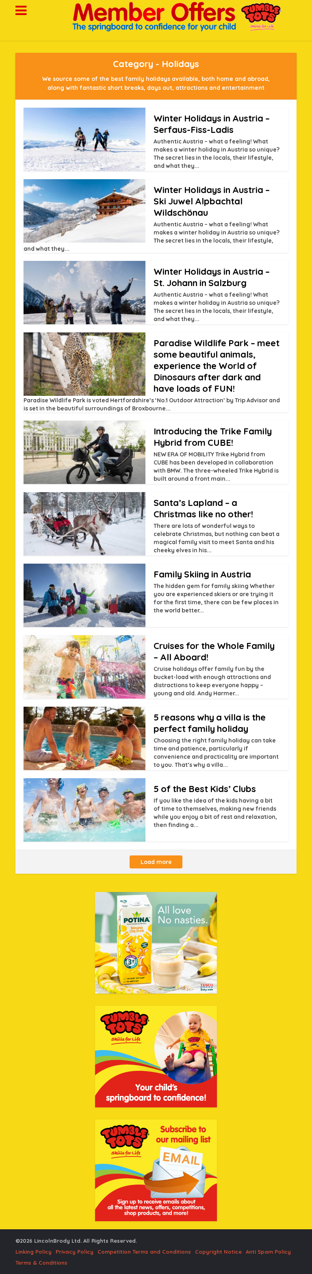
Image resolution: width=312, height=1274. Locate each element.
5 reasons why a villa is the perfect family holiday (210, 723)
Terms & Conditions (41, 1262)
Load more (156, 862)
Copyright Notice (218, 1251)
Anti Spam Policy (268, 1251)
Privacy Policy (74, 1251)
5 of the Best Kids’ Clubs (205, 788)
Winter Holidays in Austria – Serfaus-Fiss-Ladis (212, 124)
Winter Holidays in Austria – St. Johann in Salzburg (212, 277)
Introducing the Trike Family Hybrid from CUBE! (213, 436)
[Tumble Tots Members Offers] (156, 17)
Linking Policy (33, 1251)
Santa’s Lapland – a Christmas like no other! (203, 508)
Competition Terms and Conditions (144, 1251)
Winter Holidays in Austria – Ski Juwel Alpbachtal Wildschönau (212, 201)
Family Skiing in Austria (202, 574)
